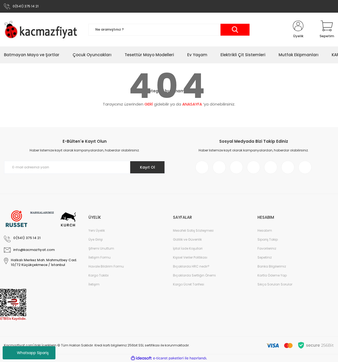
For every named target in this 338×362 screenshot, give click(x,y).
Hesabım (264, 230)
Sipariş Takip (267, 239)
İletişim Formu (99, 257)
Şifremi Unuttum (101, 248)
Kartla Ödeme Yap (272, 275)
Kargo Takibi (98, 275)
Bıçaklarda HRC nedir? (191, 266)
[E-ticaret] (168, 358)
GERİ (148, 104)
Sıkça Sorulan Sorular (274, 284)
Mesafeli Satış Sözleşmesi (193, 230)
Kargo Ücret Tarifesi (188, 284)
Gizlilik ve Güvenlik (187, 239)
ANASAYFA (192, 104)
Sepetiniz (264, 257)
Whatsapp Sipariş (33, 352)
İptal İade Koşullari (188, 248)
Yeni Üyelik (96, 230)
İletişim (94, 284)
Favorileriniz (266, 248)
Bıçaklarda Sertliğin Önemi (194, 275)
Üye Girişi (95, 239)
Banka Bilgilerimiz (271, 266)
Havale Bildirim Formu (106, 266)
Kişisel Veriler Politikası (190, 257)
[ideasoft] (141, 358)
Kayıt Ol (147, 167)
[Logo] (42, 29)
